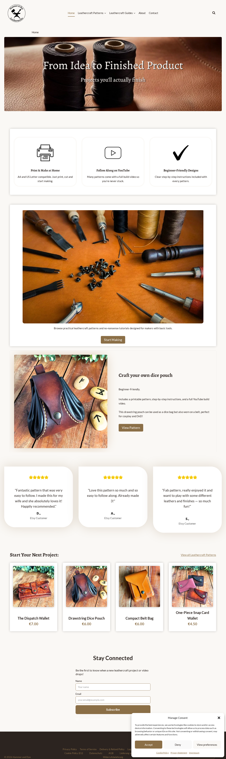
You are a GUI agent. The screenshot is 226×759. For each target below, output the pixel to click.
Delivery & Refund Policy (112, 749)
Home (71, 13)
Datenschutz (95, 753)
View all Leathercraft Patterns (198, 554)
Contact (153, 13)
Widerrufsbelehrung (113, 757)
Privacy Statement (179, 752)
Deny (178, 744)
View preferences (207, 744)
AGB (111, 753)
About (142, 13)
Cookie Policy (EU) (73, 753)
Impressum (194, 752)
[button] (219, 718)
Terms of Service (88, 749)
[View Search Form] (217, 13)
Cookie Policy (162, 752)
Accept (149, 744)
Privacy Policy (70, 749)
